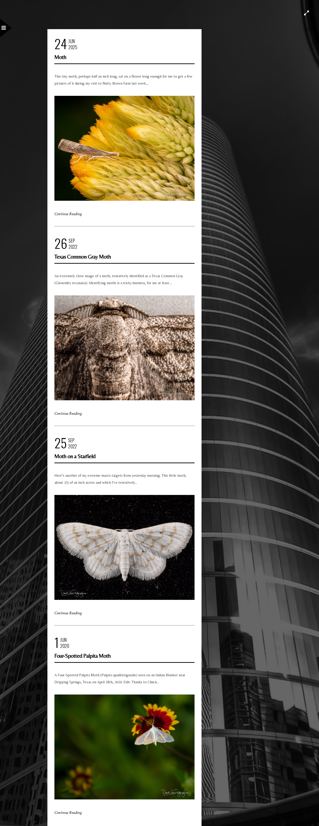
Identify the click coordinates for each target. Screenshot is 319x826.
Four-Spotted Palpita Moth (82, 656)
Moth (60, 57)
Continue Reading (68, 214)
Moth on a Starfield (75, 456)
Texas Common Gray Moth (82, 256)
